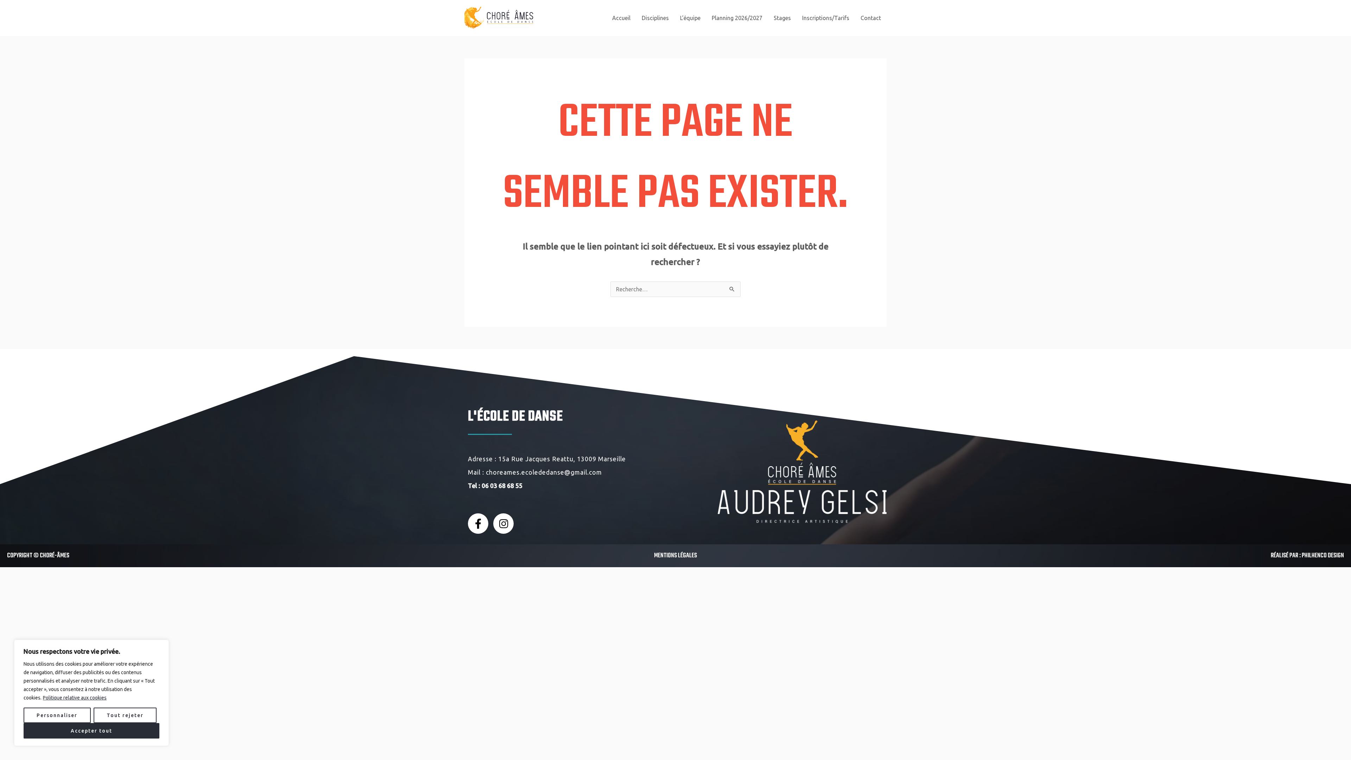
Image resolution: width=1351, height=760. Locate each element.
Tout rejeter (125, 715)
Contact (871, 18)
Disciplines (655, 18)
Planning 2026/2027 (737, 18)
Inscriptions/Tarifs (825, 18)
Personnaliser (57, 715)
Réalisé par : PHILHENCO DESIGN (1307, 556)
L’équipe (690, 18)
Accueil (621, 18)
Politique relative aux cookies (75, 698)
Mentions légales (675, 556)
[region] (91, 693)
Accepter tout (91, 731)
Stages (782, 18)
